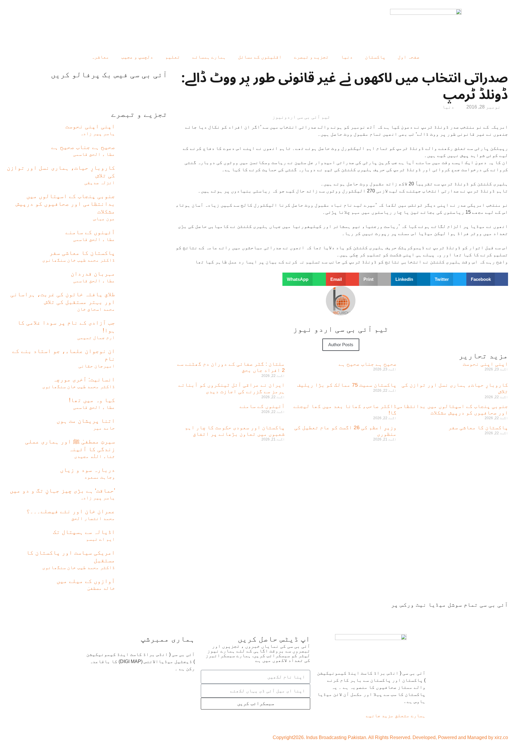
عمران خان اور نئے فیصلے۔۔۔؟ (70, 511)
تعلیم (172, 56)
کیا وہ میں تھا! (92, 400)
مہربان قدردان (93, 273)
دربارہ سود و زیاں (87, 469)
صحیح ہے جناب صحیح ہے (368, 364)
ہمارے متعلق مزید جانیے (396, 715)
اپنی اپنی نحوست (485, 364)
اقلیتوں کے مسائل (260, 56)
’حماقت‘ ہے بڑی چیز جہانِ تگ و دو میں (62, 490)
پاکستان (375, 56)
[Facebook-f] (500, 615)
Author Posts (340, 344)
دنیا (347, 56)
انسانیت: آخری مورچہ (84, 379)
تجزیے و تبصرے (311, 56)
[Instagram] (435, 615)
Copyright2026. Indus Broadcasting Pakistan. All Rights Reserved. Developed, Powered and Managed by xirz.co (390, 737)
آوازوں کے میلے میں (85, 581)
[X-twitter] (484, 615)
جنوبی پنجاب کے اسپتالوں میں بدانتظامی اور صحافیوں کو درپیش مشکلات (452, 409)
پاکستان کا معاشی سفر (478, 427)
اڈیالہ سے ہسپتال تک (84, 532)
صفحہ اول (409, 56)
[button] (487, 279)
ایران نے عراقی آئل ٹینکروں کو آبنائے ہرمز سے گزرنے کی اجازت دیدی (231, 388)
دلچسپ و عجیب (137, 56)
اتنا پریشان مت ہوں (85, 420)
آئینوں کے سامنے (262, 406)
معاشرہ (100, 56)
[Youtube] (468, 615)
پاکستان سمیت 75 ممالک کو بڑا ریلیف (347, 385)
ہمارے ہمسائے (209, 56)
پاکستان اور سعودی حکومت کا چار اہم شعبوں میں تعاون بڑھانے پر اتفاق (235, 431)
